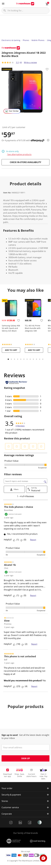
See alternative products (19, 154)
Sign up (25, 758)
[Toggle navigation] (3, 3)
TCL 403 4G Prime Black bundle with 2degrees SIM (33, 328)
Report (33, 539)
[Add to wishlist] (47, 70)
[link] (20, 423)
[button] (9, 446)
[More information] (47, 140)
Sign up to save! (10, 735)
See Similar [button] (14, 111)
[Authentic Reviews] (16, 382)
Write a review (30, 62)
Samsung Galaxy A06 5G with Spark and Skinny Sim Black (11, 328)
